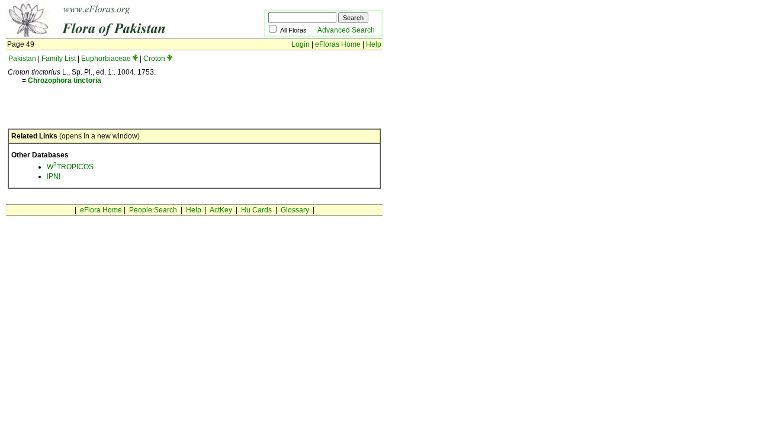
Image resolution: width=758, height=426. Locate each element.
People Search (153, 210)
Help (373, 44)
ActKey (221, 210)
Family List (58, 58)
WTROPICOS (70, 167)
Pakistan (22, 58)
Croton (154, 58)
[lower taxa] (135, 58)
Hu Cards (256, 210)
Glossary (295, 210)
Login (300, 44)
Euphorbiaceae (106, 58)
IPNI (53, 176)
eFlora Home (101, 210)
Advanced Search (346, 30)
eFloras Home (338, 44)
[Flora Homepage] (117, 34)
